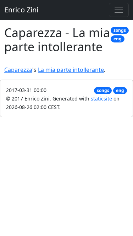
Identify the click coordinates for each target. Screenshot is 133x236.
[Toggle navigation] (119, 10)
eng (117, 39)
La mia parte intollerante (71, 70)
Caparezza (18, 70)
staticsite (101, 98)
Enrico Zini (21, 10)
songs (119, 30)
